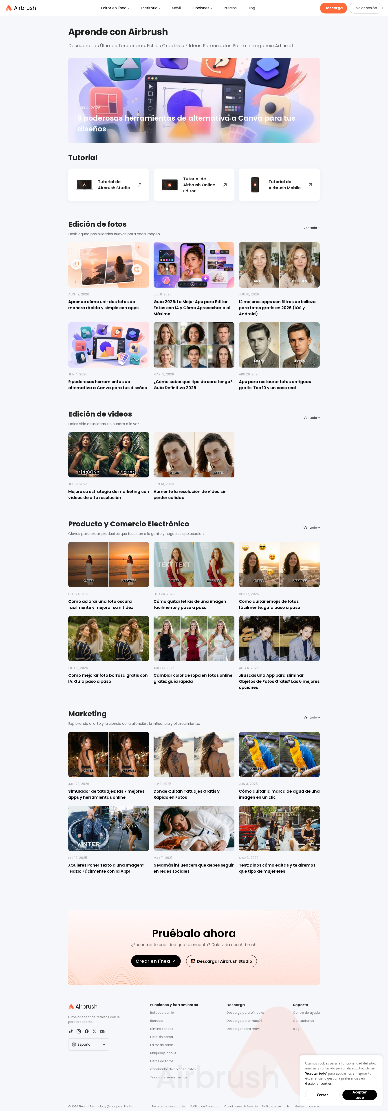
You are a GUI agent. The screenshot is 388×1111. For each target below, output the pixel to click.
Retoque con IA (162, 1012)
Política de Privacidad (205, 1106)
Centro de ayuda (306, 1012)
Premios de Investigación (169, 1106)
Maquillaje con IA (163, 1053)
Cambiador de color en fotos (173, 1069)
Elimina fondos (161, 1029)
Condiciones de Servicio (241, 1106)
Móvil (176, 8)
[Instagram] (78, 1031)
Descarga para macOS (244, 1020)
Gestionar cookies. (319, 1083)
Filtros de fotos (161, 1061)
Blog (251, 8)
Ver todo (310, 228)
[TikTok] (70, 1031)
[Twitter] (94, 1031)
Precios (230, 8)
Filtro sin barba (161, 1037)
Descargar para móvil (243, 1029)
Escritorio (149, 8)
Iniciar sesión (366, 8)
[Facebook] (86, 1031)
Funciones (200, 8)
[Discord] (102, 1031)
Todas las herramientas (168, 1077)
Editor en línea (113, 8)
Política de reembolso (276, 1106)
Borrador (156, 1020)
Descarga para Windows (246, 1012)
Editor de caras (162, 1045)
